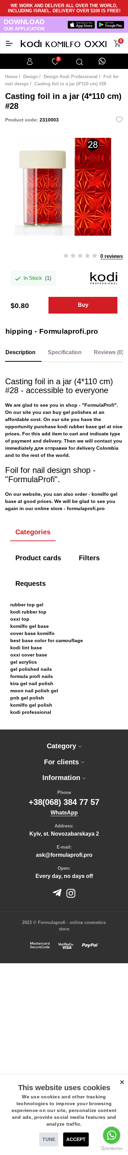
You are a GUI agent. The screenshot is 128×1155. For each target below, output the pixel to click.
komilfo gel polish (31, 705)
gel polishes (77, 412)
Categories (33, 532)
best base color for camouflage (46, 640)
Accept (76, 1139)
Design (30, 76)
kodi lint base (26, 647)
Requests (30, 583)
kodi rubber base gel (81, 426)
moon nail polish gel (34, 690)
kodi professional (30, 712)
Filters (89, 558)
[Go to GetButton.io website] (112, 1148)
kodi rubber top (28, 612)
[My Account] (29, 61)
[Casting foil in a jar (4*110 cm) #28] (64, 187)
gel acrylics (23, 662)
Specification (65, 352)
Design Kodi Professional (71, 76)
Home (11, 76)
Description (20, 352)
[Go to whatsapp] (111, 1135)
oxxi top (19, 619)
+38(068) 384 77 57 (64, 802)
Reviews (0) (109, 352)
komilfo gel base (29, 626)
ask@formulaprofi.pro (64, 855)
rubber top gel (26, 604)
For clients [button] (62, 762)
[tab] (64, 746)
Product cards (38, 558)
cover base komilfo (32, 633)
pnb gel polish (27, 698)
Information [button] (62, 777)
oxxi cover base (28, 655)
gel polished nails (31, 669)
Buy (83, 305)
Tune (48, 1139)
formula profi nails (31, 676)
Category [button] (62, 745)
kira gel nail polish (31, 683)
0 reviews (111, 256)
